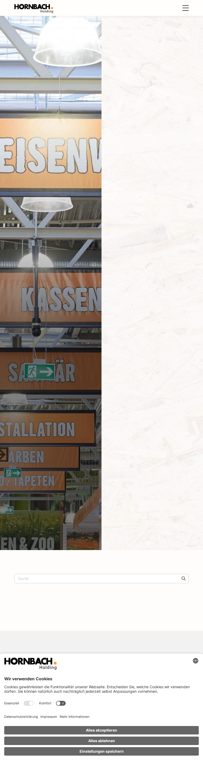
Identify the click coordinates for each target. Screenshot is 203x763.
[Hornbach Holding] (33, 8)
